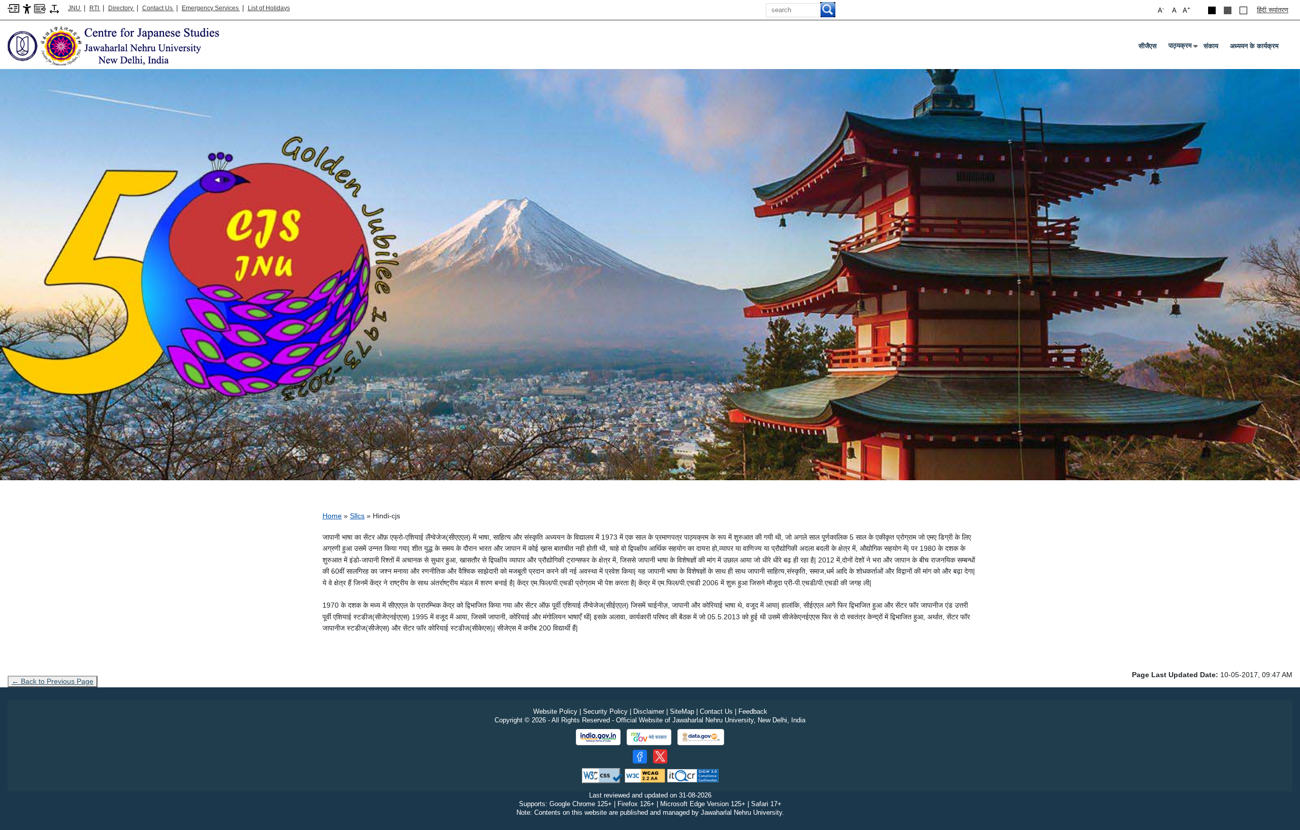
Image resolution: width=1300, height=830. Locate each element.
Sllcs (357, 516)
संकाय (1211, 46)
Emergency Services (211, 8)
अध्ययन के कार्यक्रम (1254, 46)
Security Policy (605, 711)
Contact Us (158, 8)
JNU (75, 8)
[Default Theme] (1243, 10)
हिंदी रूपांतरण (1272, 10)
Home (332, 516)
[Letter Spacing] (54, 8)
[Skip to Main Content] (13, 8)
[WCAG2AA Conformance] (645, 775)
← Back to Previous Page (52, 681)
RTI (95, 8)
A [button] (1186, 10)
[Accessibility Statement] (27, 8)
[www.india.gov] (598, 737)
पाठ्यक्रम (1182, 48)
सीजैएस (1148, 46)
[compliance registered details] (693, 775)
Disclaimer (648, 711)
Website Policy (555, 711)
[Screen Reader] (40, 8)
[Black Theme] (1212, 10)
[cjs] (127, 45)
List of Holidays (269, 8)
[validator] (602, 775)
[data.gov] (700, 737)
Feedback (752, 711)
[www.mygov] (649, 737)
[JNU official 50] (660, 756)
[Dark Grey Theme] (1227, 10)
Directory (121, 8)
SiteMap (682, 711)
